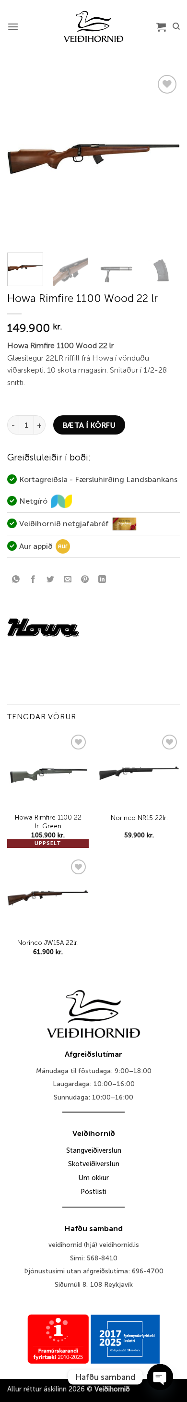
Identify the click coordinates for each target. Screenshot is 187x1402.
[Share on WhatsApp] (16, 580)
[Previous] (22, 159)
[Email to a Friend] (68, 580)
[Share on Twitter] (50, 580)
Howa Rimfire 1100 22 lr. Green (48, 821)
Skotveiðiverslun (93, 1164)
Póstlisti (93, 1191)
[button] (13, 26)
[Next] (164, 159)
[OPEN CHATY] (160, 1377)
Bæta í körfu (89, 425)
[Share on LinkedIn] (102, 580)
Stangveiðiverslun (93, 1150)
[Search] (176, 26)
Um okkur (93, 1177)
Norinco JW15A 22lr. (48, 943)
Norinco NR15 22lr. (139, 818)
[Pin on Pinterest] (85, 580)
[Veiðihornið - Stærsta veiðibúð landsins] (94, 26)
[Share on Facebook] (33, 580)
